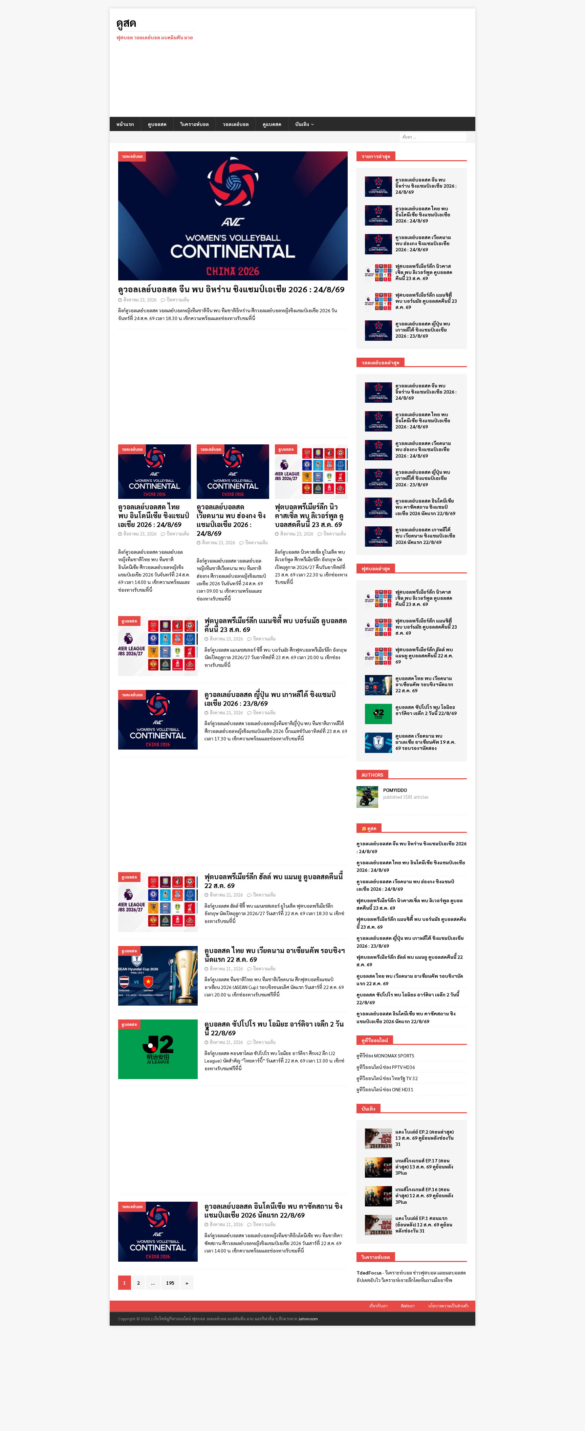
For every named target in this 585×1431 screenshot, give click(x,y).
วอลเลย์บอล (236, 124)
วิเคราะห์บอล (194, 124)
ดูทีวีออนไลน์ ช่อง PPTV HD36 (385, 1067)
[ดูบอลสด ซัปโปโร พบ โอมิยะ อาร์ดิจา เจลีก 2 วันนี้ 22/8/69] (378, 714)
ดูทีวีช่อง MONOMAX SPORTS (385, 1055)
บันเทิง (302, 124)
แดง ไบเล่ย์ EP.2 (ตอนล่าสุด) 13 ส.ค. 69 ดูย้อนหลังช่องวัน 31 (424, 1138)
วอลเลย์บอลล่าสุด (380, 362)
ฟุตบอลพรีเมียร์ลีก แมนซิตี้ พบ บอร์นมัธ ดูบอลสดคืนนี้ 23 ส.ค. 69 (426, 301)
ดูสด (371, 828)
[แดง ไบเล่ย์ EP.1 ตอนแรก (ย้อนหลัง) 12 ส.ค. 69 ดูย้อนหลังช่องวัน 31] (378, 1225)
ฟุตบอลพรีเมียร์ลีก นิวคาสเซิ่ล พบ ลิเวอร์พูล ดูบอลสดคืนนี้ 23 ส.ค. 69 (309, 515)
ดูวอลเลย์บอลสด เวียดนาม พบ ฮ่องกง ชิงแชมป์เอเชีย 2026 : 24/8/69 (231, 520)
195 (170, 1283)
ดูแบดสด (272, 124)
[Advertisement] (352, 62)
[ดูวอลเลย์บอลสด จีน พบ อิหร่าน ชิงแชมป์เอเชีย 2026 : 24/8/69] (233, 215)
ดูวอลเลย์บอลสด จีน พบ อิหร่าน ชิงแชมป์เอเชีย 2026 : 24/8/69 (231, 288)
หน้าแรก (125, 124)
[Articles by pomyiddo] (367, 804)
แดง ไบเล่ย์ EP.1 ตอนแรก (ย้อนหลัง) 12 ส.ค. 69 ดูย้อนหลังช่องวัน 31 (423, 1224)
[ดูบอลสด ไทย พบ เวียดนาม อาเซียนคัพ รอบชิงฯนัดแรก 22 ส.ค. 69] (378, 685)
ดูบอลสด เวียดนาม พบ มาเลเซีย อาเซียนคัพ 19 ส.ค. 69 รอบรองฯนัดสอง (425, 742)
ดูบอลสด (157, 124)
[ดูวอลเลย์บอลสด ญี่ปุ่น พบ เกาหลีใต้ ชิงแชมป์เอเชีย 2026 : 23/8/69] (378, 330)
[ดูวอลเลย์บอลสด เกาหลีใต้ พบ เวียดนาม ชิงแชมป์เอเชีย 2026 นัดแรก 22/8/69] (378, 536)
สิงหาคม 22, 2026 (226, 895)
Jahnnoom (308, 1318)
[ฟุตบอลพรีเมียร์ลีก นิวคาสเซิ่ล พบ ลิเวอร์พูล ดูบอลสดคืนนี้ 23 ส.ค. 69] (311, 471)
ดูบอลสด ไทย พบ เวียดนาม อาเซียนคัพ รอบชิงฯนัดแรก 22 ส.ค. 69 (424, 684)
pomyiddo (395, 790)
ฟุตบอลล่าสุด (376, 568)
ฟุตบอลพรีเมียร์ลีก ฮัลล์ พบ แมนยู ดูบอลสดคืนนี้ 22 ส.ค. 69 (424, 655)
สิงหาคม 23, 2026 (140, 299)
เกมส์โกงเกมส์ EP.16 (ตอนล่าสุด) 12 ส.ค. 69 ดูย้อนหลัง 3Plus (424, 1195)
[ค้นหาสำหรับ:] (433, 136)
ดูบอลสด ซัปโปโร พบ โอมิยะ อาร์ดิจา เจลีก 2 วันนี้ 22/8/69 (426, 710)
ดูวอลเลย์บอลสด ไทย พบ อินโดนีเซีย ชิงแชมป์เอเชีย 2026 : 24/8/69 (153, 515)
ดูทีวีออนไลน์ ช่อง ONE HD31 (384, 1089)
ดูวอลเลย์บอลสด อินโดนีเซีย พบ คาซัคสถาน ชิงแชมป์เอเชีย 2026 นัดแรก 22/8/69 (273, 1210)
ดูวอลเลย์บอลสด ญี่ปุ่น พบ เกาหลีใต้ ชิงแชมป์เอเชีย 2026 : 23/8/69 (422, 329)
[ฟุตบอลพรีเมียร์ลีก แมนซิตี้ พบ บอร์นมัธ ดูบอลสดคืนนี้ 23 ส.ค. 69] (378, 302)
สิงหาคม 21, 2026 (226, 968)
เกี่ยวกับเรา (378, 1305)
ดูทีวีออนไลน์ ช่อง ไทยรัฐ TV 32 (387, 1078)
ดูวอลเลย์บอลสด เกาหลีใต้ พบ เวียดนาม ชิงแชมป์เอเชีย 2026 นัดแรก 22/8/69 (425, 535)
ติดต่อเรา (408, 1305)
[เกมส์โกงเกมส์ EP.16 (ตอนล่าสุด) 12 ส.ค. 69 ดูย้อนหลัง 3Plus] (378, 1196)
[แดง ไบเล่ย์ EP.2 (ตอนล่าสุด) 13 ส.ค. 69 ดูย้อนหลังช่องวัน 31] (378, 1139)
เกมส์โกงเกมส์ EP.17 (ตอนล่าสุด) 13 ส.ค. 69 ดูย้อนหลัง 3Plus (424, 1166)
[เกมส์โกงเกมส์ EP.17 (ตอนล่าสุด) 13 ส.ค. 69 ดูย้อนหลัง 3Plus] (378, 1167)
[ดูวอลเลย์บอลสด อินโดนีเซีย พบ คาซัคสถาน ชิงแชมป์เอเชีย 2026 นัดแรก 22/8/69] (378, 508)
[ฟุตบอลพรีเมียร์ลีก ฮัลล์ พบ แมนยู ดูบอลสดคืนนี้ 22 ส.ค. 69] (378, 656)
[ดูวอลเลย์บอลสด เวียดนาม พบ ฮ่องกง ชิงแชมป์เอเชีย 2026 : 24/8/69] (233, 471)
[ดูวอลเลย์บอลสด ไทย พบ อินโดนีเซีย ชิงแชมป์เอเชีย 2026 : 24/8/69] (154, 471)
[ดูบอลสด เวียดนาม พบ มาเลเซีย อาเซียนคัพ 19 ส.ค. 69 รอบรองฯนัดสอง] (378, 743)
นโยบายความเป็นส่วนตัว (448, 1305)
